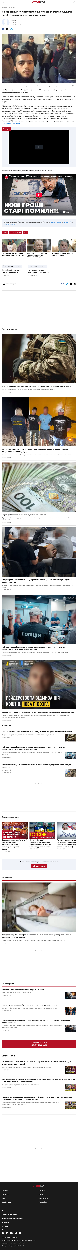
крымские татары (15, 232)
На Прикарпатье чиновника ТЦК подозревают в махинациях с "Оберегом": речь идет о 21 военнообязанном (37, 581)
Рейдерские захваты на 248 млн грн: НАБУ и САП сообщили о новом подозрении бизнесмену (38, 712)
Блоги (41, 1194)
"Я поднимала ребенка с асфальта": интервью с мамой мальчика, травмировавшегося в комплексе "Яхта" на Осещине (36, 936)
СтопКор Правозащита (9, 1215)
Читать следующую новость (37, 266)
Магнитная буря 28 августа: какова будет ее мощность (23, 989)
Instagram (7, 224)
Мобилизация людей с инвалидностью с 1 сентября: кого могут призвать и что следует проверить (36, 766)
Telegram (53, 222)
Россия (5, 232)
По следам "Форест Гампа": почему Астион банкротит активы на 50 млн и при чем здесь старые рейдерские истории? (36, 1063)
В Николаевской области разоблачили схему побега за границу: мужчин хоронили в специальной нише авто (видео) (35, 450)
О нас (3, 1211)
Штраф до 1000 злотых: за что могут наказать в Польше (24, 515)
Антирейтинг (43, 1202)
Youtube (65, 222)
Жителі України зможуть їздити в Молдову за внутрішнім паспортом (11, 272)
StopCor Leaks (8, 1055)
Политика (12, 7)
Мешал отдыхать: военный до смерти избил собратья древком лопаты (29, 1005)
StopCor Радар (7, 1202)
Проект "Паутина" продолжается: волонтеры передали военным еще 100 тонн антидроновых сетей (40, 843)
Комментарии (11, 284)
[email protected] (19, 1246)
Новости (5, 1194)
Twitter (70, 222)
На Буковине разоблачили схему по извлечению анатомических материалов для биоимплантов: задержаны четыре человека (34, 648)
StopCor (13, 20)
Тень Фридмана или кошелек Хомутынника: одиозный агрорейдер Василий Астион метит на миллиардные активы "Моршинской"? (38, 1080)
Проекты (5, 1190)
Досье (4, 1198)
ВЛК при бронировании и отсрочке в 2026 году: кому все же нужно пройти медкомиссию (37, 386)
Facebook (59, 222)
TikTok (13, 224)
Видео (41, 1190)
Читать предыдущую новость (12, 266)
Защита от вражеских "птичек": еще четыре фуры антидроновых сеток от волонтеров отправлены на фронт (14, 844)
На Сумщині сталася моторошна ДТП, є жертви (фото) (38, 272)
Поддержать (40, 866)
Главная (4, 7)
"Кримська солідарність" (11, 123)
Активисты (5, 1222)
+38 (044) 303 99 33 (39, 1045)
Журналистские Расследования (12, 1219)
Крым (25, 232)
